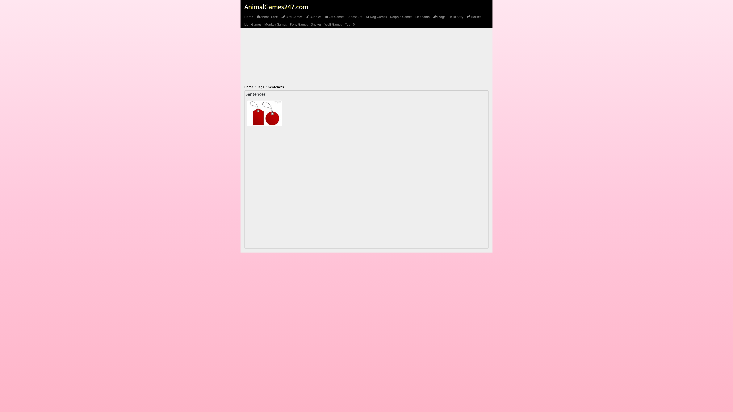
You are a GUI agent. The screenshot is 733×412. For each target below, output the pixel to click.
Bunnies (315, 17)
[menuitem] (249, 17)
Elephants (422, 17)
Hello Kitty (456, 17)
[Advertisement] (366, 57)
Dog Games (378, 17)
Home (248, 17)
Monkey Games (275, 24)
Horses (476, 17)
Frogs (441, 17)
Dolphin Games (401, 17)
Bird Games (294, 17)
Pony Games (299, 24)
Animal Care (269, 17)
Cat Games (336, 17)
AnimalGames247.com (276, 7)
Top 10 (350, 24)
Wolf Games (333, 24)
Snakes (316, 24)
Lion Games (252, 24)
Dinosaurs (354, 17)
